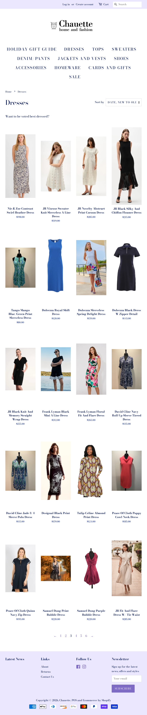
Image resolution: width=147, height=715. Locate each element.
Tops (98, 49)
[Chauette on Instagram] (84, 667)
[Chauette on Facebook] (78, 667)
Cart (106, 4)
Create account (84, 4)
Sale (75, 77)
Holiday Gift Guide (31, 49)
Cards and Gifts (110, 68)
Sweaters (124, 49)
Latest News (14, 659)
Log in (66, 4)
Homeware (67, 68)
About (44, 667)
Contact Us (47, 677)
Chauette (64, 700)
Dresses (74, 49)
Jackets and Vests (82, 58)
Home (8, 91)
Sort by (99, 102)
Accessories (31, 68)
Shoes (121, 58)
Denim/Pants (33, 58)
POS (74, 700)
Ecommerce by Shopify (97, 700)
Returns (46, 672)
